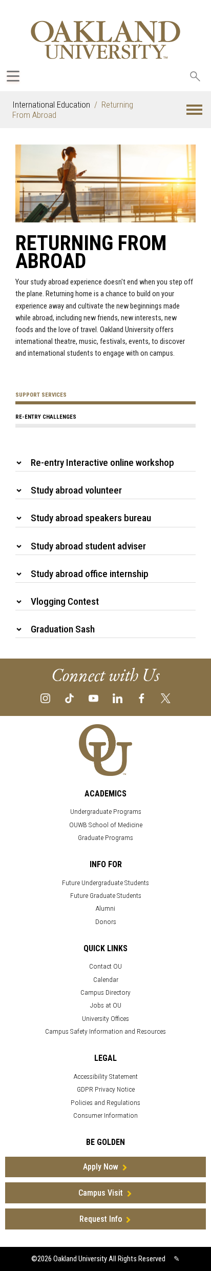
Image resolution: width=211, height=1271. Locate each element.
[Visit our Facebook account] (141, 697)
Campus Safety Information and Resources (105, 1031)
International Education (51, 104)
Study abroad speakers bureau (91, 518)
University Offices (105, 1018)
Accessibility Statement (106, 1076)
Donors (105, 922)
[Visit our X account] (166, 697)
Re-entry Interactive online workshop (102, 462)
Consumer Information (105, 1115)
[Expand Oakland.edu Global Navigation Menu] (13, 76)
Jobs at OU (105, 1005)
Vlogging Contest (65, 601)
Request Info (100, 1219)
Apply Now (100, 1167)
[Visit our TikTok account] (69, 697)
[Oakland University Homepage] (105, 39)
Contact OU (105, 966)
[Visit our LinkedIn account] (117, 697)
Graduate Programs (105, 838)
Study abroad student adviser (88, 546)
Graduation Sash (63, 629)
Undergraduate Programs (105, 811)
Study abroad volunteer (76, 490)
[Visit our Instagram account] (45, 697)
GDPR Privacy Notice (106, 1089)
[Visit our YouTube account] (93, 697)
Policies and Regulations (105, 1102)
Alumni (105, 908)
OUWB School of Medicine (105, 825)
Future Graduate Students (105, 895)
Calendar (105, 979)
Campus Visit (100, 1193)
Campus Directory (105, 992)
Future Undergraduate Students (105, 883)
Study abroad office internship (90, 574)
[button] (194, 110)
